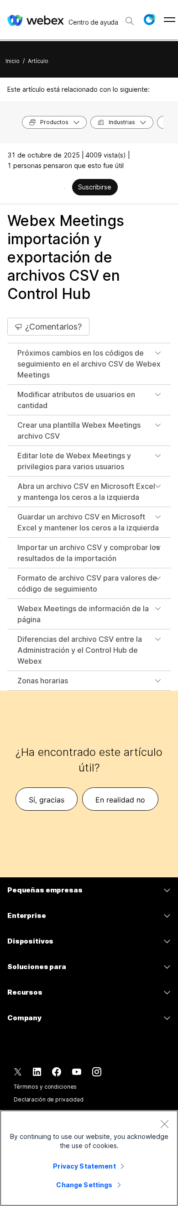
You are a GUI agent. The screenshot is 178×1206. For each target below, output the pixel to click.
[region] (89, 1158)
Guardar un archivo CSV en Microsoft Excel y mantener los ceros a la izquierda (88, 522)
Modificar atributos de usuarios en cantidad (76, 400)
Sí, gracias (46, 799)
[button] (149, 19)
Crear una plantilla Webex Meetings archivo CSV (79, 430)
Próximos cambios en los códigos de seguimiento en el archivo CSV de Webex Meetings (89, 363)
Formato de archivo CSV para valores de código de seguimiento (87, 583)
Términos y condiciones (45, 1086)
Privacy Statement (84, 1166)
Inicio (12, 61)
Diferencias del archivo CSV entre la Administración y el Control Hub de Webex (79, 650)
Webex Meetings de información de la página (83, 614)
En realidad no (120, 799)
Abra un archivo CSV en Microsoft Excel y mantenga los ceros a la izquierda (86, 492)
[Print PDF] (64, 188)
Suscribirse (94, 187)
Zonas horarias (42, 680)
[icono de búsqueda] (130, 21)
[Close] (164, 1123)
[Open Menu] (169, 19)
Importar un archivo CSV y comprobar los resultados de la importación (88, 553)
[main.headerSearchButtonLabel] (129, 18)
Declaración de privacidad (49, 1099)
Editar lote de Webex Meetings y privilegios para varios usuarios (74, 461)
